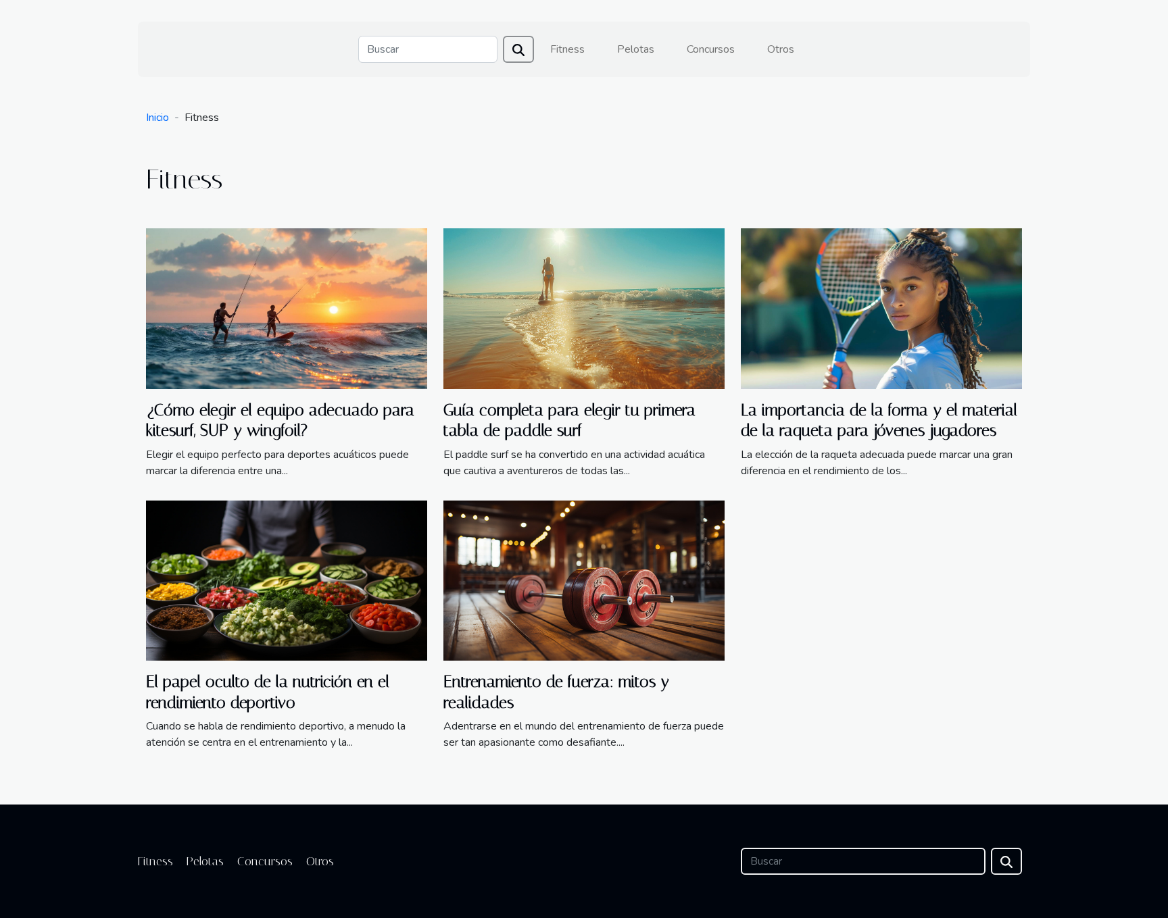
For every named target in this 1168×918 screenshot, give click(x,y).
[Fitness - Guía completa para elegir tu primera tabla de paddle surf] (584, 308)
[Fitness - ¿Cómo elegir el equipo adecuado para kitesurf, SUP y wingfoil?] (286, 308)
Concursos (711, 49)
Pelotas (635, 49)
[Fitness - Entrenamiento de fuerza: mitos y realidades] (584, 579)
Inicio (157, 117)
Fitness (567, 49)
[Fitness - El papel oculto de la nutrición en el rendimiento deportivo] (286, 579)
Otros (780, 49)
